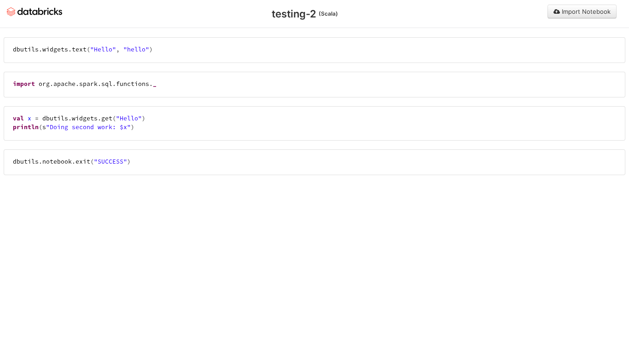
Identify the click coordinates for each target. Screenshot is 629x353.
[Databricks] (34, 11)
